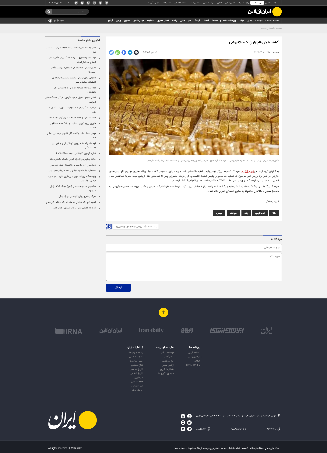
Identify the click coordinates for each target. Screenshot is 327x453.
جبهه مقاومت (136, 361)
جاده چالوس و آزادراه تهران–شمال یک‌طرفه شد (73, 159)
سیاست (258, 20)
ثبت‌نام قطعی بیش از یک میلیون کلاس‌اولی (74, 208)
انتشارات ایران (167, 369)
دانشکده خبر (180, 3)
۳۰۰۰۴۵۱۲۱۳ (236, 429)
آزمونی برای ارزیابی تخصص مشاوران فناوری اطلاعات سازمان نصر (74, 80)
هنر (189, 20)
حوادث (233, 213)
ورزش (118, 20)
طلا (274, 213)
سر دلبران (138, 378)
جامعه (174, 20)
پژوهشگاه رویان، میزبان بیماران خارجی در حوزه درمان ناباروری (72, 178)
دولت (241, 20)
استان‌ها (150, 20)
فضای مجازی (163, 20)
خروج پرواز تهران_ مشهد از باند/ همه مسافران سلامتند (73, 125)
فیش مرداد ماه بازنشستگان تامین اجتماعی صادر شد (71, 135)
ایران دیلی (230, 3)
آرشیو (110, 20)
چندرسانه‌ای (138, 20)
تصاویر (127, 20)
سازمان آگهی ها (166, 373)
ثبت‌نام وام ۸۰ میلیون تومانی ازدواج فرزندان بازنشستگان (74, 145)
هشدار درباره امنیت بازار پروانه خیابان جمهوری (73, 171)
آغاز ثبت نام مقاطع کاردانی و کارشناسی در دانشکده (75, 90)
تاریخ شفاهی (136, 373)
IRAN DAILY (193, 365)
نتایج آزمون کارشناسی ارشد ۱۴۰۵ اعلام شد (75, 153)
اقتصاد (206, 20)
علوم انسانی (137, 382)
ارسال (118, 287)
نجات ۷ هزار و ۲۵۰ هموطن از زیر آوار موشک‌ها (72, 118)
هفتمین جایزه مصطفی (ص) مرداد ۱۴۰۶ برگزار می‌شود (73, 188)
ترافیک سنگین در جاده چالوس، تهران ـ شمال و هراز (72, 110)
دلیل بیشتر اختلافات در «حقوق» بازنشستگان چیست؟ (73, 70)
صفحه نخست (272, 20)
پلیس (219, 213)
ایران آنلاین (257, 3)
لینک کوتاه (152, 227)
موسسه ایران (271, 3)
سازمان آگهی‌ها (153, 3)
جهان (182, 20)
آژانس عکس (194, 3)
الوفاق (219, 3)
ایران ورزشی (208, 3)
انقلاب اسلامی (136, 357)
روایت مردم (137, 390)
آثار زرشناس (137, 386)
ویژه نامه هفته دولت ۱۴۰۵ (224, 20)
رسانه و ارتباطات (135, 353)
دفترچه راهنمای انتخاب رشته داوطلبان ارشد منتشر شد (71, 50)
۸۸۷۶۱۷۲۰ (271, 429)
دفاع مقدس (137, 365)
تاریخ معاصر (137, 369)
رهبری (249, 20)
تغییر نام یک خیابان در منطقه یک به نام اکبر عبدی (71, 202)
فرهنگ (197, 20)
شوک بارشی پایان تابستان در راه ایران (77, 196)
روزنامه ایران (243, 3)
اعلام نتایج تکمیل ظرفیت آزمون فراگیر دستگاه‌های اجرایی (70, 100)
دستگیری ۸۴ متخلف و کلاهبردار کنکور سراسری (73, 165)
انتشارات (167, 3)
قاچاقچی (260, 213)
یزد (246, 213)
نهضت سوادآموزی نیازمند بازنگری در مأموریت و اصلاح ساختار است (72, 60)
